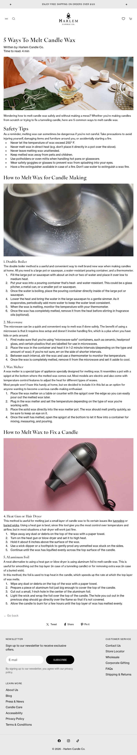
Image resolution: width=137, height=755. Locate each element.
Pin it (86, 624)
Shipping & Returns (118, 674)
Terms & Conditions (19, 724)
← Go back (11, 615)
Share (70, 624)
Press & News (15, 701)
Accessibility (14, 713)
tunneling (118, 520)
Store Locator (115, 651)
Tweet (53, 624)
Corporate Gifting (118, 663)
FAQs (109, 668)
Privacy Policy (15, 718)
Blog (9, 696)
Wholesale (112, 657)
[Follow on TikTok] (78, 741)
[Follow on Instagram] (68, 741)
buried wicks (11, 525)
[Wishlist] (123, 18)
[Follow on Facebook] (59, 741)
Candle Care (14, 707)
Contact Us (113, 645)
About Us (12, 690)
